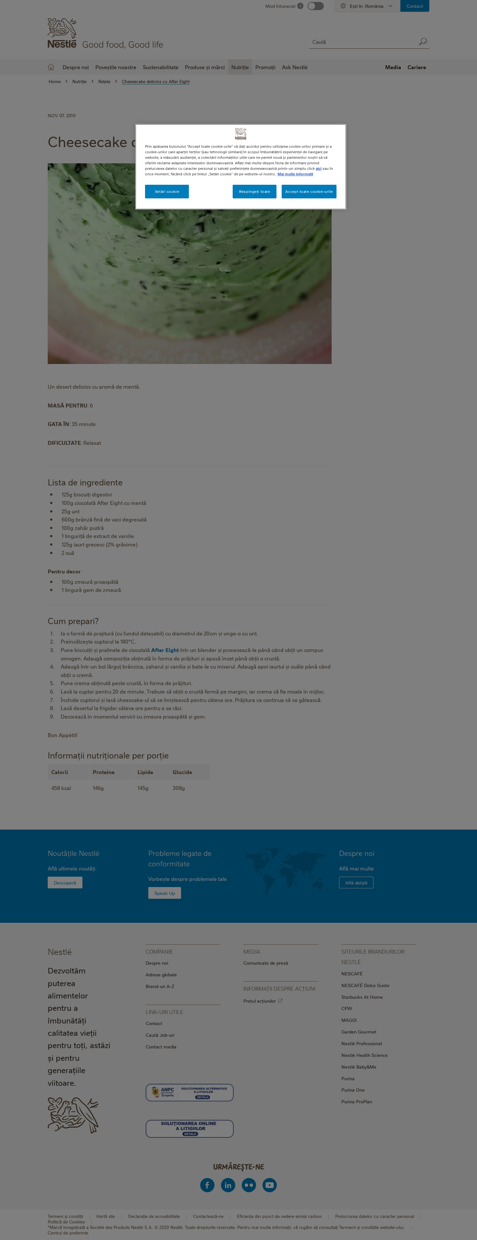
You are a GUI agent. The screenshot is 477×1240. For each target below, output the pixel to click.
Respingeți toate (254, 191)
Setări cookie (167, 191)
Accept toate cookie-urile (309, 191)
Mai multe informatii (295, 173)
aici (319, 168)
